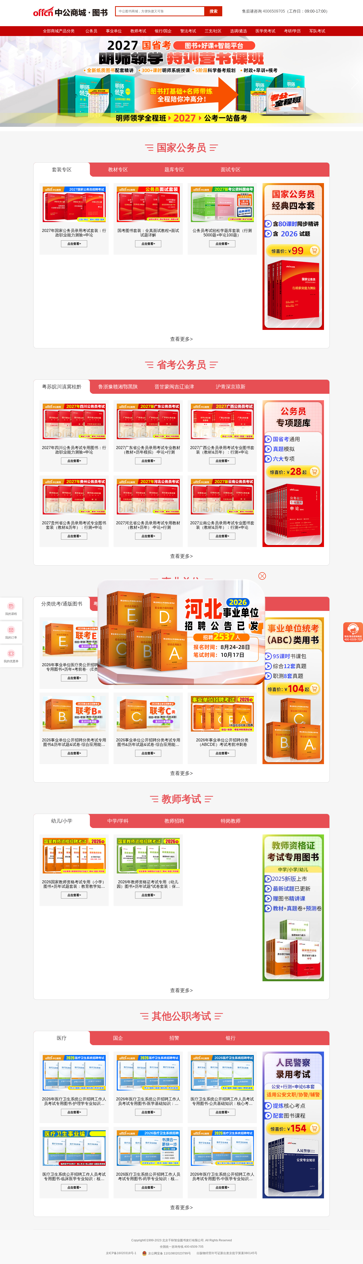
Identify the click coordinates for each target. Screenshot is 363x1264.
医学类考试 (265, 31)
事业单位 (114, 31)
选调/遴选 (238, 31)
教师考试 (138, 31)
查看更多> (181, 339)
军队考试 (317, 31)
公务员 (91, 31)
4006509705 (274, 11)
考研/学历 (292, 31)
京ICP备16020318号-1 (121, 1253)
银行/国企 (163, 31)
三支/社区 (213, 31)
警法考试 (188, 31)
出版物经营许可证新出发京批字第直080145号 (227, 1253)
